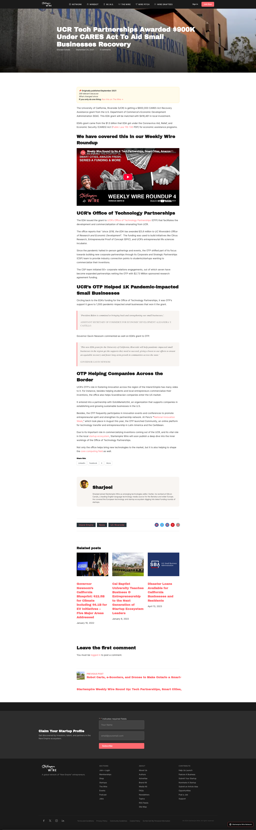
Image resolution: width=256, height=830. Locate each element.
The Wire (103, 786)
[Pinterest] (173, 525)
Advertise (143, 778)
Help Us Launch (185, 770)
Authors (142, 774)
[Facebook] (157, 525)
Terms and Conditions (85, 821)
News (102, 525)
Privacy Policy (101, 821)
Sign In (195, 4)
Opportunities (185, 790)
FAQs (141, 790)
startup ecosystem (99, 436)
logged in (96, 655)
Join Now (208, 4)
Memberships (105, 774)
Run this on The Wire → (112, 99)
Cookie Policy (135, 821)
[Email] (178, 525)
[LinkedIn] (167, 525)
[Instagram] (56, 821)
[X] (162, 525)
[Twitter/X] (50, 821)
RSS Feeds (143, 803)
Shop (101, 778)
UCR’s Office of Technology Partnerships (129, 220)
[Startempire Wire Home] (46, 4)
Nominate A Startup (187, 782)
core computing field (92, 451)
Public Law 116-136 (122, 127)
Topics (142, 799)
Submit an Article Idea (188, 786)
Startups (103, 782)
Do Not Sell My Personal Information (156, 821)
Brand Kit (143, 782)
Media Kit (143, 786)
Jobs (101, 799)
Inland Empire (86, 525)
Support (182, 799)
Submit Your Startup (187, 778)
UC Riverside (117, 525)
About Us (143, 770)
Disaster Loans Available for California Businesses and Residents (160, 592)
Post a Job (183, 795)
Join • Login (104, 770)
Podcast (103, 795)
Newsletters (144, 795)
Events (102, 790)
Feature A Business (187, 774)
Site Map (143, 807)
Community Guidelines (118, 821)
